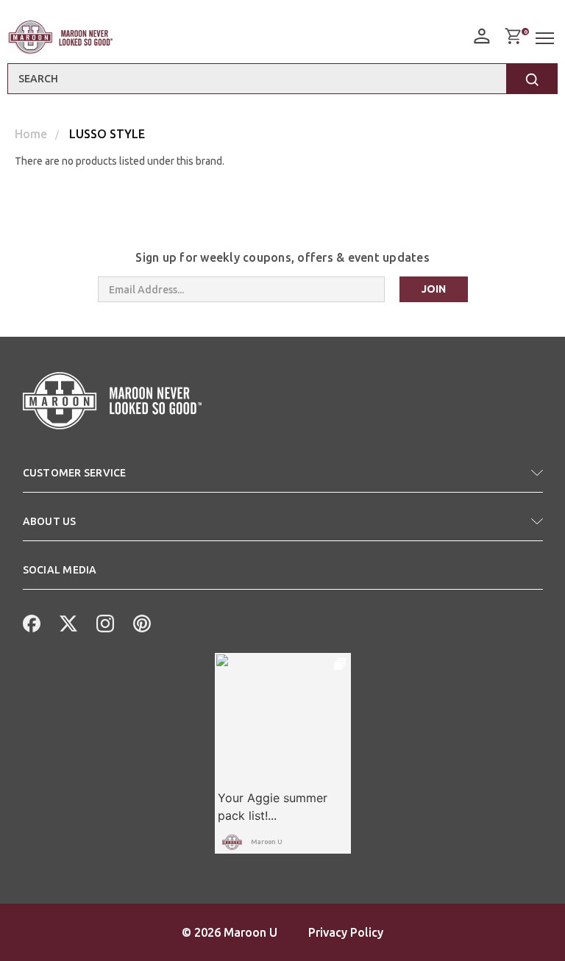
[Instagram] (103, 622)
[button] (283, 479)
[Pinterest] (140, 622)
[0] (513, 36)
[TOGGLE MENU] (547, 39)
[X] (67, 622)
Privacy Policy (345, 932)
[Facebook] (30, 622)
